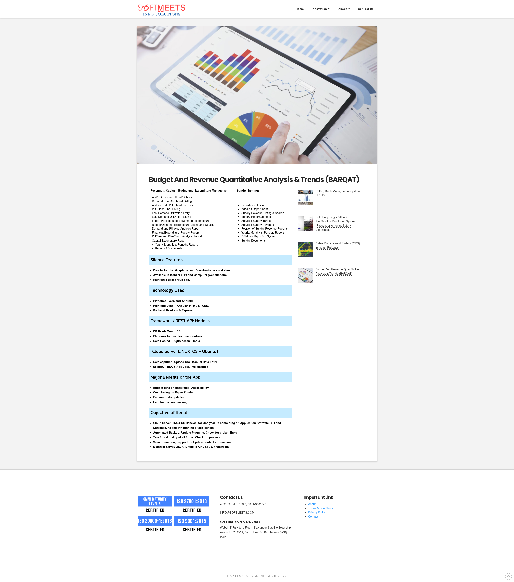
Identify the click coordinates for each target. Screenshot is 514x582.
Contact (313, 516)
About (312, 504)
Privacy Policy (317, 512)
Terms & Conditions (320, 508)
